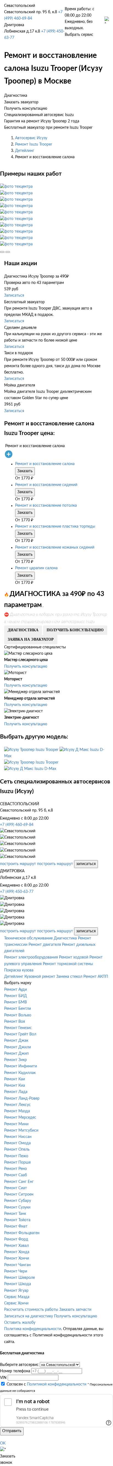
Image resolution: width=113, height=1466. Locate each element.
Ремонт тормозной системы (68, 964)
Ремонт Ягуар (16, 1291)
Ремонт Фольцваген (21, 1233)
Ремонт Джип (16, 1054)
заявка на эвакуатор (31, 639)
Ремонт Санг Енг (19, 1182)
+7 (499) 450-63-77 (16, 892)
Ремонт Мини (16, 1124)
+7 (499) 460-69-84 (16, 825)
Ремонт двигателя (45, 945)
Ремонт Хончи (16, 1258)
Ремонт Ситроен (18, 1194)
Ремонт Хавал (16, 1246)
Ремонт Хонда (16, 1252)
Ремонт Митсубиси (21, 1130)
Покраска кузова (18, 970)
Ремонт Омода (17, 1143)
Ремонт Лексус (17, 1105)
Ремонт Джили (17, 1047)
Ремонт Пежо (16, 1156)
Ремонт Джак (16, 1041)
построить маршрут (18, 864)
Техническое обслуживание (28, 938)
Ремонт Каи (14, 1079)
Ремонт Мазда (17, 1111)
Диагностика (65, 938)
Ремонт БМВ (15, 1002)
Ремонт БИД (15, 996)
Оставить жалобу (19, 1323)
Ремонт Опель (17, 1149)
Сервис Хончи (16, 1303)
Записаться (14, 295)
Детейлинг (24, 151)
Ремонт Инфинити (20, 1066)
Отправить (11, 1431)
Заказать (25, 471)
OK (2, 1443)
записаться (86, 864)
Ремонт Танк (15, 1214)
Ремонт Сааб (15, 1175)
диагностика (23, 630)
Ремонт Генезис (18, 1028)
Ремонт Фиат (15, 1226)
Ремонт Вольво (17, 1015)
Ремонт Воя (14, 1022)
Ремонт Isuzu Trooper (33, 144)
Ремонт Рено (15, 1169)
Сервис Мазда (16, 1297)
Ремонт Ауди (15, 990)
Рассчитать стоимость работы (31, 1310)
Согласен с (46, 1384)
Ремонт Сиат (15, 1188)
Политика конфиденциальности (32, 1329)
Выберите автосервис (19, 1365)
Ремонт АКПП (95, 977)
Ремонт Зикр (15, 1060)
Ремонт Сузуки (17, 1207)
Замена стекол (69, 977)
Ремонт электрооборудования (31, 957)
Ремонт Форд (16, 1239)
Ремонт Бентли (17, 1009)
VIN (3, 1378)
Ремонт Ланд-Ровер (21, 1098)
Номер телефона (15, 1371)
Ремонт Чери (15, 1271)
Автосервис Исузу (31, 138)
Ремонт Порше (17, 1162)
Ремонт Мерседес (20, 1117)
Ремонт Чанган (17, 1265)
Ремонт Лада (15, 1092)
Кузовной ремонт (39, 977)
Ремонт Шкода (17, 1284)
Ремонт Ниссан (18, 1137)
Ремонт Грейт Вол (20, 1034)
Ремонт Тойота (17, 1220)
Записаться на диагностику (28, 1316)
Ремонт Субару (17, 1201)
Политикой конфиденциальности (56, 1384)
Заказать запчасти (75, 1310)
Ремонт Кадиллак (20, 1073)
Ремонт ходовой (73, 957)
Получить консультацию (25, 666)
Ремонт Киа (14, 1086)
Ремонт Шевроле (19, 1278)
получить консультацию (75, 630)
